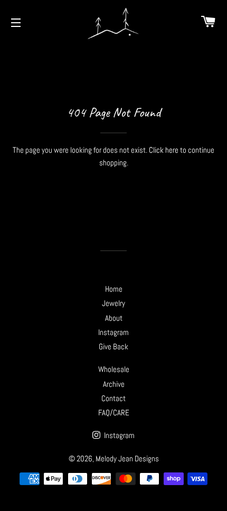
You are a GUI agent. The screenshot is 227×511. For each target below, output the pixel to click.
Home (113, 289)
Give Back (113, 346)
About (113, 318)
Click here (163, 150)
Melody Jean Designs (127, 458)
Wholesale (113, 369)
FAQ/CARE (113, 412)
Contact (113, 398)
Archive (114, 384)
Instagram (113, 332)
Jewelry (113, 303)
